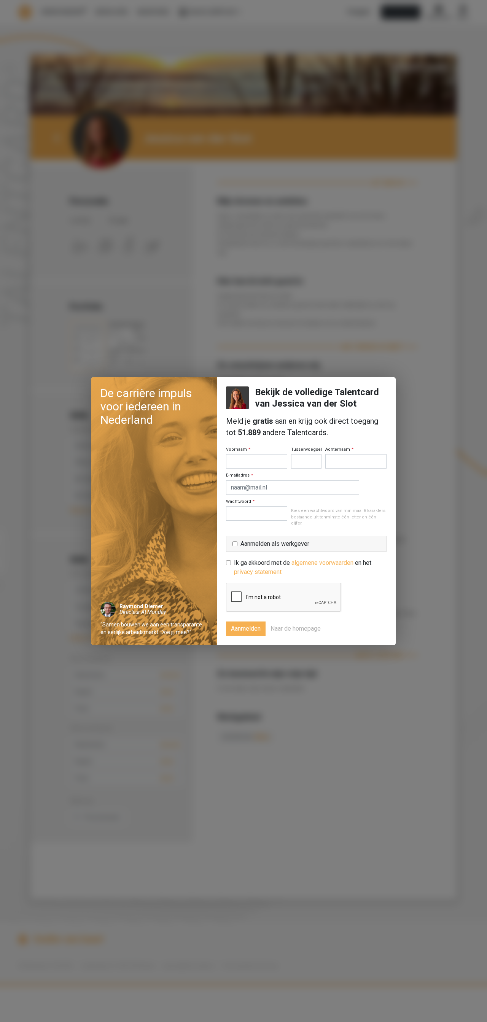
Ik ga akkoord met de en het (302, 567)
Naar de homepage (296, 628)
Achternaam (339, 449)
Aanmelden (246, 628)
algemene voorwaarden (322, 562)
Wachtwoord (240, 501)
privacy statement (258, 571)
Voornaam (238, 449)
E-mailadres (239, 475)
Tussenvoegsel (306, 449)
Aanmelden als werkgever (274, 543)
